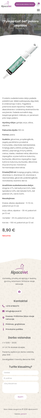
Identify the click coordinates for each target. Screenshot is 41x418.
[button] (38, 10)
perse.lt (24, 414)
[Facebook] (19, 292)
